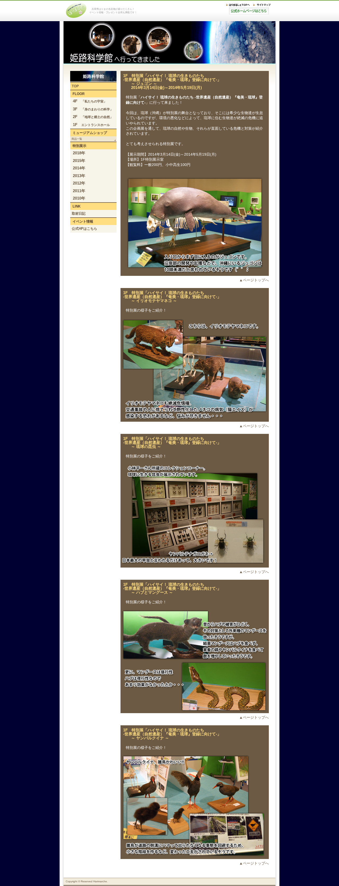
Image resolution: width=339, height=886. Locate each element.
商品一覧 (77, 138)
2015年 (79, 160)
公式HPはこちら (84, 229)
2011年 (79, 190)
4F (90, 101)
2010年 (79, 198)
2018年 (79, 153)
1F (91, 124)
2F (93, 116)
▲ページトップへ (254, 280)
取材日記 (79, 213)
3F (93, 109)
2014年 (79, 168)
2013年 (79, 175)
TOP (75, 86)
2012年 (79, 183)
